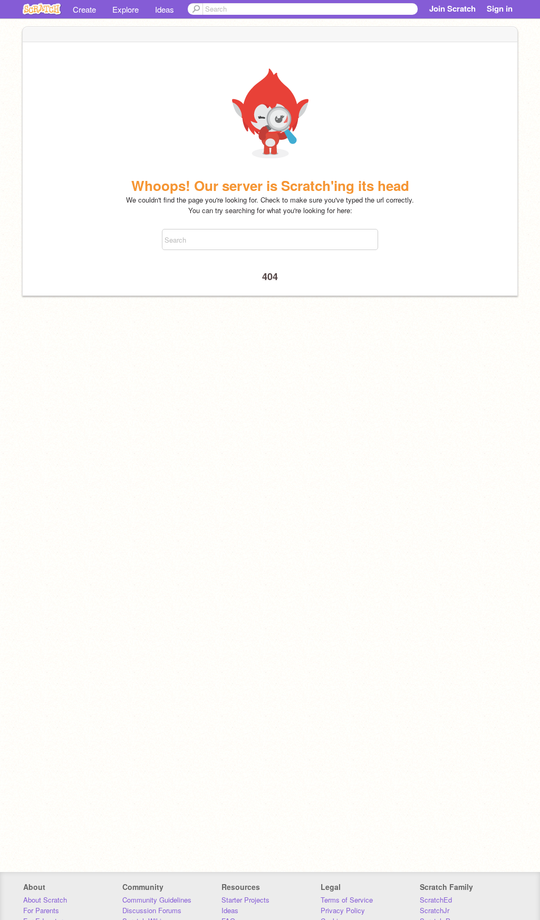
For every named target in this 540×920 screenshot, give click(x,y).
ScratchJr (434, 910)
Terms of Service (347, 900)
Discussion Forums (151, 910)
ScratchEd (436, 900)
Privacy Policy (343, 910)
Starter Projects (245, 900)
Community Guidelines (156, 900)
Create (84, 9)
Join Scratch (452, 8)
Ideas (164, 9)
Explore (125, 9)
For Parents (41, 910)
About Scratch (45, 900)
